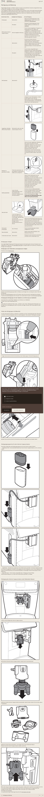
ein (33, 229)
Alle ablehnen (6, 410)
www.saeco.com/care (11, 13)
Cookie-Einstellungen (7, 406)
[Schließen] (42, 388)
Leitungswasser (32, 21)
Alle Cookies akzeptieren (18, 410)
